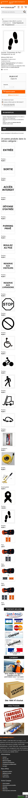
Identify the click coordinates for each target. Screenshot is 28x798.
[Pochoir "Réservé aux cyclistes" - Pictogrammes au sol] (8, 362)
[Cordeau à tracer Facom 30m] (8, 439)
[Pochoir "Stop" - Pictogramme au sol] (8, 304)
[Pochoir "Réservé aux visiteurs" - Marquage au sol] (8, 266)
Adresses (5, 787)
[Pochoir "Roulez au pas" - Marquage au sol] (8, 246)
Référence (3, 57)
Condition (3, 61)
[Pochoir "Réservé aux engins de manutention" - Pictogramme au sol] (8, 401)
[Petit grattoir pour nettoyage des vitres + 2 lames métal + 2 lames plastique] (8, 594)
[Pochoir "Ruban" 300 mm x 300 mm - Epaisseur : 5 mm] (8, 497)
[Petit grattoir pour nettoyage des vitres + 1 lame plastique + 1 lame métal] (8, 574)
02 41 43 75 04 (4, 2)
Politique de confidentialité (9, 764)
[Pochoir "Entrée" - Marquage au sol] (8, 150)
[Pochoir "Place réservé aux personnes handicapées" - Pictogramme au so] (8, 343)
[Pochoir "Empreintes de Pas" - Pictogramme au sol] (8, 517)
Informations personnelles (9, 785)
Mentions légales (7, 760)
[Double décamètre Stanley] (8, 459)
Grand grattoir (5, 487)
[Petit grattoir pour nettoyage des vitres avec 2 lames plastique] (8, 536)
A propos (5, 766)
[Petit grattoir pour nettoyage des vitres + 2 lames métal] (8, 555)
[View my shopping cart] (26, 7)
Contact (5, 757)
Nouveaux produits (7, 771)
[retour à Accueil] (2, 19)
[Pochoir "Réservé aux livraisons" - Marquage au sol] (8, 285)
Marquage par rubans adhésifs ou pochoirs (12, 21)
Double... (3, 467)
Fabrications (6, 776)
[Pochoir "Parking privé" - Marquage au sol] (8, 227)
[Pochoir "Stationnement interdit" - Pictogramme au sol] (8, 324)
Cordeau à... (4, 448)
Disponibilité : (4, 59)
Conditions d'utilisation (8, 762)
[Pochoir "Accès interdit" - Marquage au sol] (8, 189)
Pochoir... (3, 159)
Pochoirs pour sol (6, 23)
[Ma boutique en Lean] (8, 7)
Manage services (21, 795)
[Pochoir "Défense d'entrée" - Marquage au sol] (8, 208)
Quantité (6, 84)
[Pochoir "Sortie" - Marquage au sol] (8, 169)
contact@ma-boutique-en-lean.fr (17, 2)
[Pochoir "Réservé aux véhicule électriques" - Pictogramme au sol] (8, 420)
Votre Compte (6, 783)
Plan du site (5, 758)
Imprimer (6, 69)
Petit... (3, 545)
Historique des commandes (9, 790)
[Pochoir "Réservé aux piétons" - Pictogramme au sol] (13, 40)
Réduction (5, 788)
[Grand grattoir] (8, 478)
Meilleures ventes (7, 773)
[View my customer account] (22, 7)
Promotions (5, 775)
